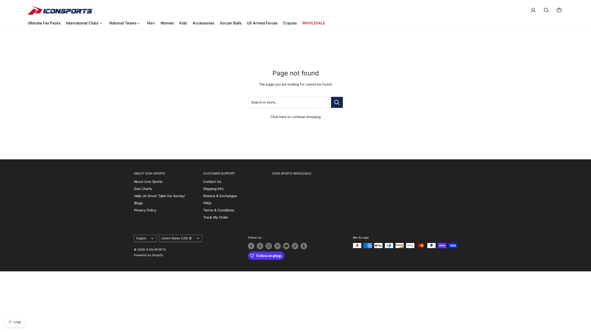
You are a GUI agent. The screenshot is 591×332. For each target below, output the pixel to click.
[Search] (546, 10)
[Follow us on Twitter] (260, 246)
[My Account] (533, 10)
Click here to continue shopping (296, 117)
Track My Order (215, 217)
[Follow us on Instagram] (268, 246)
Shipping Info (213, 189)
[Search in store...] (337, 102)
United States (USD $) (176, 238)
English (141, 238)
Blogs (138, 203)
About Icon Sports (148, 181)
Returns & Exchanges (220, 196)
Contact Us (212, 181)
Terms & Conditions (218, 210)
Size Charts (143, 189)
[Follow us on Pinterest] (277, 246)
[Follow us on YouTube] (286, 246)
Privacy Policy (145, 210)
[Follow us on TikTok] (295, 246)
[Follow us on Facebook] (251, 246)
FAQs (207, 203)
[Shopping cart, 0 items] (559, 10)
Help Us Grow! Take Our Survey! (159, 196)
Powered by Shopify (148, 255)
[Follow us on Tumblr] (304, 246)
